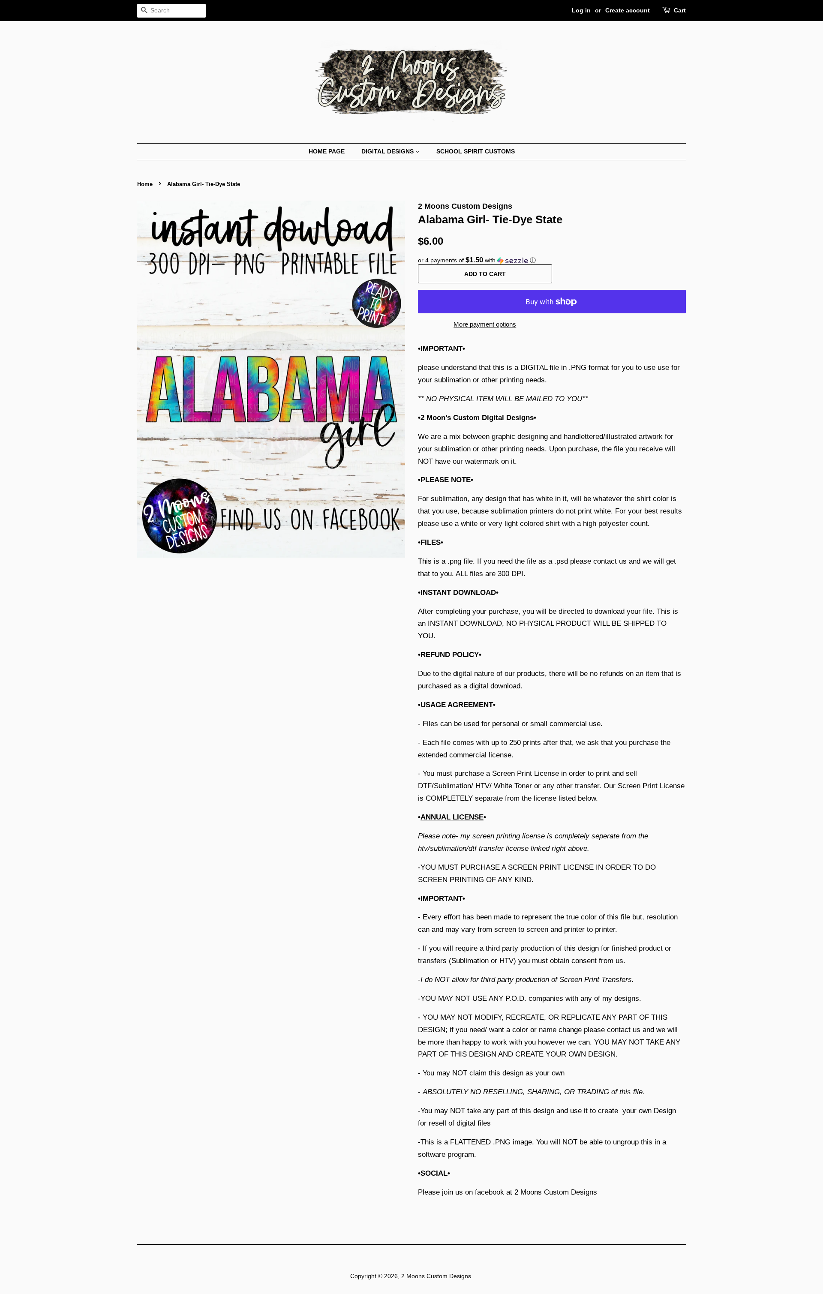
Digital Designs (388, 151)
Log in (581, 10)
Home (145, 184)
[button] (552, 260)
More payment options (485, 324)
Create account (627, 10)
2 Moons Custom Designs (436, 1276)
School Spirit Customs (475, 151)
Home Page (327, 151)
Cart (680, 10)
